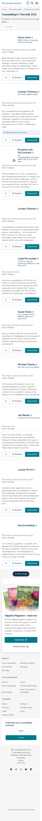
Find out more (21, 646)
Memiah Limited (29, 810)
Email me (17, 77)
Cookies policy (26, 707)
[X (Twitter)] (21, 769)
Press (22, 711)
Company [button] (6, 699)
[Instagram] (16, 769)
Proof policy (7, 692)
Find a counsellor (9, 663)
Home (4, 9)
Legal (4, 711)
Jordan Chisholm (27, 208)
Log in (22, 682)
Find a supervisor (9, 686)
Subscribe (21, 639)
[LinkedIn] (31, 769)
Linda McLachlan (27, 258)
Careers (24, 704)
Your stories (7, 667)
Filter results (21, 574)
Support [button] (5, 658)
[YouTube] (26, 769)
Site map (5, 670)
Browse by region (15, 9)
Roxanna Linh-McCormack (25, 151)
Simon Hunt (24, 37)
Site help (23, 667)
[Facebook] (11, 769)
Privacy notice (8, 715)
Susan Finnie (25, 311)
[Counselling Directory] (13, 3)
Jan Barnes (24, 415)
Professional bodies (28, 686)
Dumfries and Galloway (33, 9)
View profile (32, 78)
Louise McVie (26, 469)
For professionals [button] (9, 677)
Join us (5, 682)
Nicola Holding (26, 525)
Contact (5, 707)
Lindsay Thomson (28, 91)
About (4, 704)
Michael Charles (27, 364)
